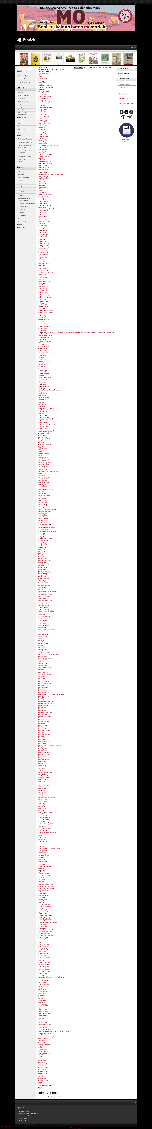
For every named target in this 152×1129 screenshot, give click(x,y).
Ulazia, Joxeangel (43, 1004)
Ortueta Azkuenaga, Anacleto (46, 797)
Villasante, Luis (42, 1049)
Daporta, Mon (42, 339)
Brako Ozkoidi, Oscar (44, 281)
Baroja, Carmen (42, 232)
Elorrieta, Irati (42, 384)
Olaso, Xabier (42, 779)
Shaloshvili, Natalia (43, 964)
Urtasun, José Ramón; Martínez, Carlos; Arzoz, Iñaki (53, 1031)
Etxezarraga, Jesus (43, 426)
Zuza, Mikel (41, 1082)
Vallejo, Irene (41, 1040)
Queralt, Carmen (42, 859)
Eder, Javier (41, 364)
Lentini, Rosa (41, 651)
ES (18, 35)
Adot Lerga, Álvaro (43, 91)
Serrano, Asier (42, 961)
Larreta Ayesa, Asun (44, 642)
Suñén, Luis (41, 988)
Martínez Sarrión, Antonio (45, 703)
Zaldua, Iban (41, 1066)
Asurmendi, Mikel (43, 200)
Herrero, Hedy (42, 535)
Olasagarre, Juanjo (43, 777)
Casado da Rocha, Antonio (45, 310)
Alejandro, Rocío (42, 120)
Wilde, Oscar (41, 1062)
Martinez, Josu (42, 709)
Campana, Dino (42, 292)
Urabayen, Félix (42, 1009)
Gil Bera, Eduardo (43, 486)
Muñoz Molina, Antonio (44, 754)
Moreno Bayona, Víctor (44, 741)
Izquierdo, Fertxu (43, 582)
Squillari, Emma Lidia (44, 979)
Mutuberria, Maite (43, 763)
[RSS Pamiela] (123, 118)
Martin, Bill (41, 698)
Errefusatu (7, 1126)
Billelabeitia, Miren (43, 263)
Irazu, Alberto (41, 569)
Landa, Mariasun (42, 631)
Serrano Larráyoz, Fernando (46, 959)
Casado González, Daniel (45, 312)
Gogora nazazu (122, 91)
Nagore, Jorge (42, 765)
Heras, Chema (42, 526)
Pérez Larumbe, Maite (44, 825)
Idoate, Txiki (41, 555)
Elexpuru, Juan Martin (44, 377)
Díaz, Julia (41, 354)
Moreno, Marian (42, 743)
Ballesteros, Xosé (43, 227)
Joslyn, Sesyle (42, 598)
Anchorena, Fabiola (43, 136)
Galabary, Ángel (42, 448)
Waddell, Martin (42, 1060)
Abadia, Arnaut (42, 89)
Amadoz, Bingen (42, 133)
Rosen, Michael (42, 897)
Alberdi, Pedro (42, 111)
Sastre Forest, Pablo (44, 946)
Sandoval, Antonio (43, 937)
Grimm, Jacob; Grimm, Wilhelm (47, 509)
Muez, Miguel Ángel (43, 749)
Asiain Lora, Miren (43, 196)
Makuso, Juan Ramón (44, 683)
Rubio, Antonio (42, 903)
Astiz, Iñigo (41, 198)
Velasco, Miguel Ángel (44, 1044)
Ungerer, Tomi (42, 1008)
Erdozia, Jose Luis (43, 397)
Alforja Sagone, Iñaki (44, 124)
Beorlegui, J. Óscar (43, 243)
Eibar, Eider (41, 375)
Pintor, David (41, 846)
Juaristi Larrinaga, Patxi (45, 600)
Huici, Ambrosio (42, 542)
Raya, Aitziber (42, 865)
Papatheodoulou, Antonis (45, 812)
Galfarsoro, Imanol (43, 453)
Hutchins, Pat (42, 547)
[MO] (76, 30)
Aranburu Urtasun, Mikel (45, 163)
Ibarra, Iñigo (41, 549)
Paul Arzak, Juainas (44, 819)
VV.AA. (40, 1058)
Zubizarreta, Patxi (43, 1080)
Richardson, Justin (43, 873)
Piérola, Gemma (42, 843)
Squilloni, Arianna (43, 980)
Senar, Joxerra (42, 951)
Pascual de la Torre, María (45, 816)
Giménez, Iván (42, 488)
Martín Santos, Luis (43, 696)
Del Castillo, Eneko (43, 345)
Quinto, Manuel (42, 861)
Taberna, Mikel (42, 989)
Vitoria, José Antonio (44, 1053)
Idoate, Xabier (42, 557)
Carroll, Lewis (42, 308)
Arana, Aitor (41, 158)
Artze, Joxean (42, 192)
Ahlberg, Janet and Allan (45, 107)
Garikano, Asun (42, 469)
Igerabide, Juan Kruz (44, 560)
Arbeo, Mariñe (42, 171)
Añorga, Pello (42, 147)
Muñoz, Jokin (42, 756)
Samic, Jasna (42, 928)
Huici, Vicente (42, 546)
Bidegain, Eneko (42, 258)
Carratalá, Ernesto (43, 306)
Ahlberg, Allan (42, 105)
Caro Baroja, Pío (42, 305)
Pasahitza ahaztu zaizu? (126, 103)
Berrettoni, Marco (43, 249)
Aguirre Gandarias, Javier (45, 102)
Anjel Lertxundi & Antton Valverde (48, 145)
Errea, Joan (41, 402)
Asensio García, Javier (44, 194)
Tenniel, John (41, 993)
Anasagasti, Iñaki (43, 134)
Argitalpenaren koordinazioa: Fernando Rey (50, 174)
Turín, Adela (41, 995)
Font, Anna (41, 441)
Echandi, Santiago (43, 363)
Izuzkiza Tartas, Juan (44, 585)
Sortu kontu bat (124, 98)
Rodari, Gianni (42, 883)
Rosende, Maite (42, 899)
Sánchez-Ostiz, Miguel (44, 933)
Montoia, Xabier (42, 739)
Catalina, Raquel (42, 316)
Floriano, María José (44, 439)
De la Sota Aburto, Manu (45, 341)
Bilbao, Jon (41, 259)
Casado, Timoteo (43, 314)
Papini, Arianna (42, 814)
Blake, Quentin (42, 268)
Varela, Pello (41, 1042)
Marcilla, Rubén (42, 691)
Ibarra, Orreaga (42, 551)
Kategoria (40, 76)
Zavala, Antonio (42, 1073)
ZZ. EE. (40, 1084)
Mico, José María (43, 729)
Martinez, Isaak (42, 707)
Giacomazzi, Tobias (43, 482)
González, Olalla (42, 500)
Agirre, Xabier (42, 95)
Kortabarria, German (44, 616)
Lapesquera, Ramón (44, 634)
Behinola (40, 238)
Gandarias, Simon (43, 457)
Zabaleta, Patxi (42, 1064)
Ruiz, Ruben (41, 908)
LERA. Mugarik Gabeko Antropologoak (49, 654)
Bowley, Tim (41, 279)
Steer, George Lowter (44, 984)
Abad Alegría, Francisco (45, 85)
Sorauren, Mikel (42, 973)
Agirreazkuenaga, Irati (44, 96)
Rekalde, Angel (42, 868)
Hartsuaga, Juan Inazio (44, 524)
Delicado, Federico (43, 346)
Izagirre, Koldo (42, 580)
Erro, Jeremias (42, 404)
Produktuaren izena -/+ (44, 73)
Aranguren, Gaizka (43, 167)
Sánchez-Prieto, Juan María (46, 935)
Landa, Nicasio (42, 633)
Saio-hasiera (122, 94)
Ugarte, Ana (41, 1002)
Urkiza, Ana (41, 1020)
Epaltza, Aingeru (42, 393)
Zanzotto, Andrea (43, 1067)
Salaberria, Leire (42, 921)
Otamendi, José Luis (44, 805)
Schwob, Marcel (42, 948)
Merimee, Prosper (43, 725)
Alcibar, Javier (42, 118)
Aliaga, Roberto (42, 125)
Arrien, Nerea (41, 189)
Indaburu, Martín (42, 562)
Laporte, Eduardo (43, 636)
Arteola (40, 191)
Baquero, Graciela (43, 229)
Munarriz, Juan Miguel (44, 752)
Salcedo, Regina (42, 926)
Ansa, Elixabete (42, 149)
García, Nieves (42, 461)
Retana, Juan (41, 870)
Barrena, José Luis (43, 234)
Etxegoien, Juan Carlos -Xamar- (47, 424)
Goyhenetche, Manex (44, 506)
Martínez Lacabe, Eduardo (45, 701)
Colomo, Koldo (42, 330)
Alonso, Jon (41, 129)
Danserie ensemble (43, 337)
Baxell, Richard (42, 236)
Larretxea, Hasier (43, 643)
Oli (38, 783)
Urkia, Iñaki (41, 1018)
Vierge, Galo (41, 1046)
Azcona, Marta (42, 207)
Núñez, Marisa (42, 770)
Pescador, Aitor (42, 839)
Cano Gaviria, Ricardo (44, 297)
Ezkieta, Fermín (42, 428)
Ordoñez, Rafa (42, 790)
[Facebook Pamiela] (122, 113)
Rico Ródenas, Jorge (44, 875)
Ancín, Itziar (41, 138)
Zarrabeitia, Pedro (43, 1071)
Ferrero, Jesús (42, 435)
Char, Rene (41, 321)
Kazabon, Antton (42, 613)
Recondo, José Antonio (44, 866)
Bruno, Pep (41, 285)
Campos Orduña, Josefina (45, 296)
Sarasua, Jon (41, 942)
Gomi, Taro (41, 497)
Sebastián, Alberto (43, 950)
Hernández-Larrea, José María (47, 531)
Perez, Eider (41, 826)
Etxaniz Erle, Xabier (44, 417)
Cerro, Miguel (41, 317)
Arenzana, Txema (43, 172)
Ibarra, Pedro (41, 553)
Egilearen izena (42, 78)
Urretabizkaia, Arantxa (44, 1024)
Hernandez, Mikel (43, 529)
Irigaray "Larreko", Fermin (45, 573)
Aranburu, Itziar (42, 165)
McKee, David (42, 720)
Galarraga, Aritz (42, 450)
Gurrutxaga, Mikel (43, 520)
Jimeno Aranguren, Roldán (45, 595)
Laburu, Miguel (42, 627)
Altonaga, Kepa (42, 131)
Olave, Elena (41, 781)
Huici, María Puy (43, 544)
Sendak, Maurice (43, 953)
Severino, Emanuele (44, 962)
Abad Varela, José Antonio (45, 87)
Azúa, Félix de (42, 218)
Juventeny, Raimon (43, 605)
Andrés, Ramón (42, 143)
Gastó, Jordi (41, 475)
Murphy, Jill (41, 758)
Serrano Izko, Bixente (44, 957)
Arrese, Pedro (42, 185)
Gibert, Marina (42, 484)
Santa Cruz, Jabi (43, 939)
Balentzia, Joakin (43, 225)
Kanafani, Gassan (43, 607)
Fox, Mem (41, 442)
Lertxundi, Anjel (42, 656)
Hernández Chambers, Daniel (46, 528)
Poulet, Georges (42, 852)
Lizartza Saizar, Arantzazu (45, 667)
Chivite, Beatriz (42, 323)
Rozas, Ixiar (41, 901)
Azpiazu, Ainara (42, 216)
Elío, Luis (40, 381)
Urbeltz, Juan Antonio (44, 1013)
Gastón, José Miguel (44, 477)
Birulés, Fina (41, 265)
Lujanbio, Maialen (43, 676)
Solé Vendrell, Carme (44, 971)
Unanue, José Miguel (44, 1006)
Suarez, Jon (41, 986)
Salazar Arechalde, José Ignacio (47, 922)
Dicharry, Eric (42, 355)
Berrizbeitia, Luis (43, 250)
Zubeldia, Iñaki (42, 1078)
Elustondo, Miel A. (43, 388)
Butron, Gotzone (42, 290)
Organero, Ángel (42, 792)
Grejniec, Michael (43, 508)
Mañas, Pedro (42, 685)
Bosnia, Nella (41, 274)
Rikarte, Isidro (42, 877)
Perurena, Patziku (43, 837)
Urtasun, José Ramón (44, 1029)
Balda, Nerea (41, 223)
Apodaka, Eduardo (43, 156)
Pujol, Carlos (41, 857)
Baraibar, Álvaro (42, 230)
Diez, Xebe (41, 357)
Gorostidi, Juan (42, 502)
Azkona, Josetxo (43, 210)
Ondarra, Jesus (42, 787)
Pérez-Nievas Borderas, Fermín (47, 832)
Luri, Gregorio (42, 680)
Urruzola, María (42, 1028)
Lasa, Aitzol (41, 645)
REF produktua (42, 75)
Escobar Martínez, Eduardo (46, 408)
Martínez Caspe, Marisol (45, 700)
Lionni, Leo (41, 662)
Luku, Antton (41, 678)
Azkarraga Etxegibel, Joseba (46, 209)
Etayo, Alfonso (42, 413)
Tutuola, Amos (42, 997)
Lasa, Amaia (41, 647)
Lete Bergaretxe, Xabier (45, 658)
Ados (1, 1126)
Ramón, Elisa (42, 863)
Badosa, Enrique (42, 220)
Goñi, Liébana (42, 499)
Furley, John (41, 446)
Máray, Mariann (42, 689)
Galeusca (40, 451)
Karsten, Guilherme (43, 609)
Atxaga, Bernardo (43, 201)
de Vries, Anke (42, 343)
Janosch (40, 589)
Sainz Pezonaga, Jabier (45, 915)
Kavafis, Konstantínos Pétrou (46, 611)
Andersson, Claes (43, 140)
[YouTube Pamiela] (131, 113)
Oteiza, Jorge (42, 808)
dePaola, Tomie (42, 348)
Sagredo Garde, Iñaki (44, 912)
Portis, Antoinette (43, 850)
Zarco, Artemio (42, 1069)
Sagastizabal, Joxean (44, 910)
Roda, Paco (41, 881)
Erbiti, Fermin (42, 395)
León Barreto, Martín (44, 653)
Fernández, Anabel (43, 433)
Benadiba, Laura (42, 241)
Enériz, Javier (42, 392)
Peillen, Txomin (42, 821)
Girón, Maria (41, 491)
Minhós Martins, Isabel (44, 734)
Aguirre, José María (43, 104)
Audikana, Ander (42, 203)
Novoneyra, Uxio (42, 767)
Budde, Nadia (42, 287)
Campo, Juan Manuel (44, 294)
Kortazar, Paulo (42, 620)
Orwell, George (42, 801)
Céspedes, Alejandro (44, 319)
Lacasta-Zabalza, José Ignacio (47, 629)
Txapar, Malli (41, 999)
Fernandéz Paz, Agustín (45, 431)
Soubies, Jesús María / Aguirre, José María (51, 977)
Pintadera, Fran (42, 845)
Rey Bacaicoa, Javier (44, 872)
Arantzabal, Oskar (43, 169)
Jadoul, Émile (42, 587)
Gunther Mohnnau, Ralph (45, 517)
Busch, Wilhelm (42, 288)
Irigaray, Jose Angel (43, 575)
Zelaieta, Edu (41, 1075)
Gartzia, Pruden (42, 473)
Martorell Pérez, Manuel (45, 716)
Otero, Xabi (41, 810)
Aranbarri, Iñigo (42, 160)
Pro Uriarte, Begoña (43, 855)
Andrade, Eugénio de (44, 142)
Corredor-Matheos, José (45, 335)
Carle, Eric (41, 303)
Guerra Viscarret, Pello (44, 511)
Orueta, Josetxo (42, 799)
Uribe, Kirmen (42, 1017)
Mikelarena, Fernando (44, 730)
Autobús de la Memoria (44, 205)
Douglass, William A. (44, 361)
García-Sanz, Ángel (43, 464)
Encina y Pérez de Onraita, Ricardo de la (50, 390)
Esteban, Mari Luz (43, 412)
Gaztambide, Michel (44, 479)
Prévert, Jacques (43, 854)
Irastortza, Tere (42, 567)
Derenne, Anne (42, 350)
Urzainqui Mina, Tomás (44, 1033)
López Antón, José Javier (45, 671)
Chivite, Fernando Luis (44, 325)
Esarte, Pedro (42, 406)
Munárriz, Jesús (42, 750)
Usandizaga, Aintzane (44, 1035)
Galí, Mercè (41, 455)
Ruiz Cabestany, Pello (44, 904)
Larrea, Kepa (41, 640)
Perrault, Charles (43, 834)
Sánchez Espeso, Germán (45, 932)
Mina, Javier (41, 732)
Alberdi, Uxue (42, 113)
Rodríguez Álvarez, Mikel (45, 884)
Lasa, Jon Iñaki (42, 649)
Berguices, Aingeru (43, 245)
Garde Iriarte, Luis (43, 466)
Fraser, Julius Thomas (44, 444)
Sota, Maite (41, 975)
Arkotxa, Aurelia (42, 180)
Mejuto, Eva (41, 723)
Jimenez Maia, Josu (44, 593)
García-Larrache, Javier (45, 462)
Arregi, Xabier (42, 183)
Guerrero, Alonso (43, 515)
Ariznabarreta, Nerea (44, 178)
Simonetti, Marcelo (43, 970)
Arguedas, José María (44, 176)
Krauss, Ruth (41, 622)
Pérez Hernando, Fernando (46, 823)
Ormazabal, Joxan (43, 794)
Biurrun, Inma (42, 267)
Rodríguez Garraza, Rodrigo (46, 886)
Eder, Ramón (41, 366)
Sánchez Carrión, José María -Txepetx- (49, 930)
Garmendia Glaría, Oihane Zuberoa (48, 471)
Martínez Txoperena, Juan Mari (47, 705)
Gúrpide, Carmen (43, 518)
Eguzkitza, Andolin (43, 373)
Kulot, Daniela (42, 624)
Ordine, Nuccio (42, 788)
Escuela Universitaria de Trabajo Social (49, 410)
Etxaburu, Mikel (42, 415)
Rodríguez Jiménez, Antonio (46, 888)
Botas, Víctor (41, 276)
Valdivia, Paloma (43, 1038)
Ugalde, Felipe (42, 1000)
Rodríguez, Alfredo (43, 890)
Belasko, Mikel (42, 239)
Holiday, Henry (42, 537)
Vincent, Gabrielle (43, 1051)
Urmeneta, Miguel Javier (45, 1022)
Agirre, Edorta (42, 93)
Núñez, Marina (42, 768)
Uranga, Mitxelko (43, 1011)
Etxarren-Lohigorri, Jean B (45, 419)
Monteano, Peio (42, 738)
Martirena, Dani (42, 714)
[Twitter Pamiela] (133, 113)
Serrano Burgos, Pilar (44, 955)
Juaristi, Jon (41, 602)
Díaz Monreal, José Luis (45, 352)
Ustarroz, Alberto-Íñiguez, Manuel (47, 1037)
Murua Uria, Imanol (43, 759)
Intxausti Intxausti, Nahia (45, 564)
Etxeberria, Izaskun (43, 421)
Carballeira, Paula (43, 301)
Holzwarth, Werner (43, 540)
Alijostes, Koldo (42, 127)
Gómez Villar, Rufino (44, 495)
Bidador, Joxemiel (43, 256)
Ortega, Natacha (42, 796)
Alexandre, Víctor (43, 122)
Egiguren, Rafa (42, 372)
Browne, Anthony (43, 283)
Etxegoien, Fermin (43, 422)
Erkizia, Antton (42, 399)
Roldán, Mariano (42, 893)
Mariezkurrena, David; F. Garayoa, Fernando (51, 694)
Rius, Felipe (41, 879)
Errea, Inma (41, 401)
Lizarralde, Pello (42, 665)
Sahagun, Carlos (42, 913)
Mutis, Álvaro (41, 761)
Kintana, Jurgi (42, 614)
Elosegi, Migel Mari (43, 386)
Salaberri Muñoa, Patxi (44, 917)
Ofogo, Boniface (42, 774)
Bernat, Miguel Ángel (44, 247)
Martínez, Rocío (42, 710)
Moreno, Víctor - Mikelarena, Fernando (49, 745)
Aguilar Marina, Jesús (44, 98)
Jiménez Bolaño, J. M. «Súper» (47, 591)
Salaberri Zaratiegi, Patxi (45, 919)
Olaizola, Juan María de (45, 776)
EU (21, 35)
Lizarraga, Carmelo (43, 663)
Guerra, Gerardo (42, 513)
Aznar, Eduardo (42, 212)
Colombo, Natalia (43, 328)
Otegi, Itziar (41, 806)
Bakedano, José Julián (44, 221)
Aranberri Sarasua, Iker (44, 162)
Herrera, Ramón (42, 533)
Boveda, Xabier (42, 277)
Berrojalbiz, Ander (43, 252)
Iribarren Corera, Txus (44, 571)
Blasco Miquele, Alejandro (45, 272)
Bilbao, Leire (41, 261)
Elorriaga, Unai (42, 383)
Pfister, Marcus (42, 841)
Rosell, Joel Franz (43, 895)
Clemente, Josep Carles (45, 326)
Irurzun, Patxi (42, 576)
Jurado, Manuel (42, 604)
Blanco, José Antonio (44, 270)
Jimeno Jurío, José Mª (44, 596)
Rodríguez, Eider (43, 892)
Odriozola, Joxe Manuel (45, 772)
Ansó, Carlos (41, 153)
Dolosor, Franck (42, 359)
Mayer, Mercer (42, 718)
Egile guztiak (41, 84)
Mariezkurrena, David (44, 692)
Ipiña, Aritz (41, 566)
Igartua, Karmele (42, 558)
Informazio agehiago (76, 1128)
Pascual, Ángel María (44, 817)
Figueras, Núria (42, 437)
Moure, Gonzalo (42, 747)
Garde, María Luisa (43, 468)
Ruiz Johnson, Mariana (44, 906)
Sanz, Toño (41, 941)
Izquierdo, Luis (42, 584)
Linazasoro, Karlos (43, 660)
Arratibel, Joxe (42, 181)
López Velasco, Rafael (44, 674)
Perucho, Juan (42, 836)
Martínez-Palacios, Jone (45, 712)
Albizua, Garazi (42, 114)
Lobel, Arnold (41, 669)
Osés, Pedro (41, 803)
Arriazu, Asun (42, 187)
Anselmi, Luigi (42, 151)
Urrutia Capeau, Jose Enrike (46, 1026)
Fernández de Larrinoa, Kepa (46, 430)
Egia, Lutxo (41, 368)
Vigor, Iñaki (41, 1047)
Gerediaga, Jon (42, 480)
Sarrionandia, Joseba (44, 944)
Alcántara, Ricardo (43, 116)
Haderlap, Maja (42, 522)
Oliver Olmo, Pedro (43, 785)
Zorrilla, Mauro (42, 1076)
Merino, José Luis (43, 727)
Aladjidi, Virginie (42, 109)
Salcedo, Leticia (42, 924)
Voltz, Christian (42, 1055)
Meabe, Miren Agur (43, 721)
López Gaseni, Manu (44, 672)
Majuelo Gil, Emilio (43, 681)
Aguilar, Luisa (42, 100)
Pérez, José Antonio (44, 828)
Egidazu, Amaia (42, 370)
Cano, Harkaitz (42, 299)
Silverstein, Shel (42, 968)
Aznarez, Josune (43, 214)
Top (134, 1102)
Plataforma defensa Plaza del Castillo (49, 848)
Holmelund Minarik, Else (45, 538)
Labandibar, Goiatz (43, 625)
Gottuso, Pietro (42, 504)
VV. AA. (40, 1057)
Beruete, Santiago (43, 254)
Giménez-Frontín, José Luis (46, 489)
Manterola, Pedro (43, 687)
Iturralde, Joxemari (43, 578)
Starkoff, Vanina (42, 982)
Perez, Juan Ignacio (44, 830)
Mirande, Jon (41, 736)
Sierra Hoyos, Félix (43, 966)
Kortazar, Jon (41, 618)
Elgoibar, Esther (42, 379)
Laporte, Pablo (42, 638)
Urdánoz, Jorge (42, 1015)
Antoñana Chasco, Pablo (45, 154)
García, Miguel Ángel (44, 459)
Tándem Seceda (42, 991)
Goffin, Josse (42, 493)
